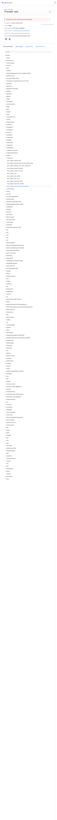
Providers (10, 9)
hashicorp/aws (23, 19)
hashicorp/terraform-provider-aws (21, 33)
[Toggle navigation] (55, 2)
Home (5, 9)
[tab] (8, 46)
